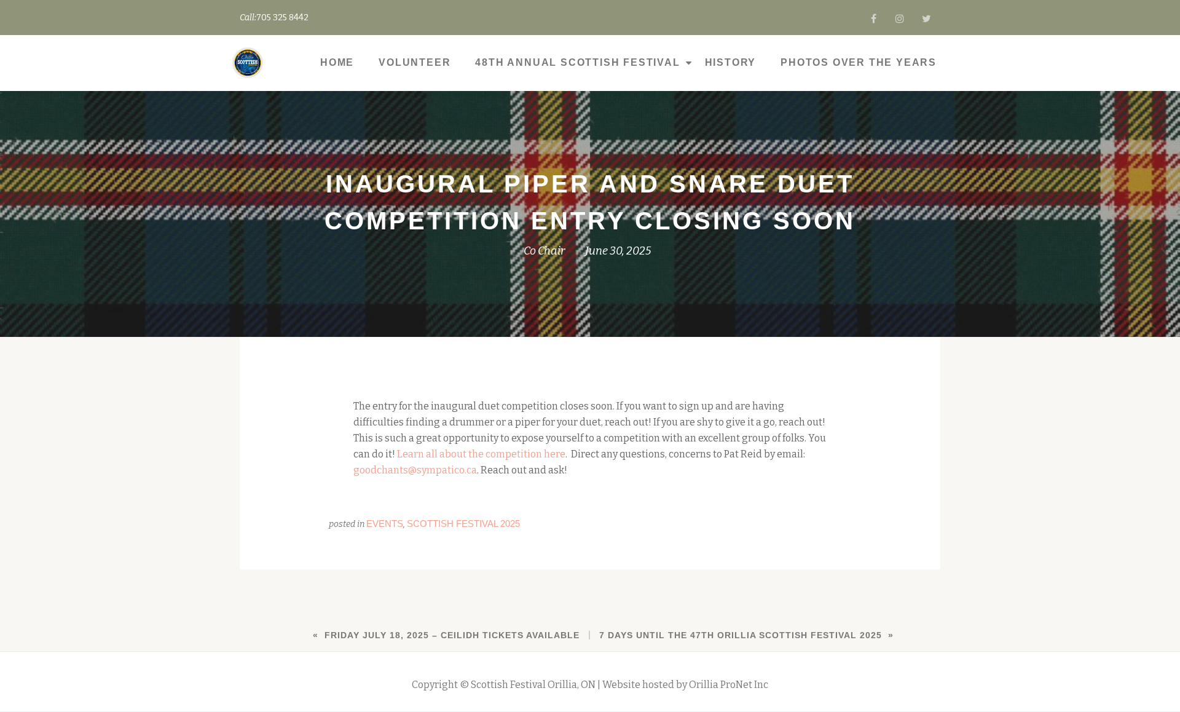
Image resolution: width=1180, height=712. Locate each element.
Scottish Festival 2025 (463, 523)
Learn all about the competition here (481, 454)
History (731, 62)
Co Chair (544, 251)
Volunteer (414, 62)
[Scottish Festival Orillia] (249, 62)
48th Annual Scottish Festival (577, 62)
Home (337, 62)
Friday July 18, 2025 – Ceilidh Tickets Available (452, 635)
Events (384, 523)
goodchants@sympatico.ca (415, 470)
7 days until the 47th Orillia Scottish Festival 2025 (740, 635)
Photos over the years (859, 62)
